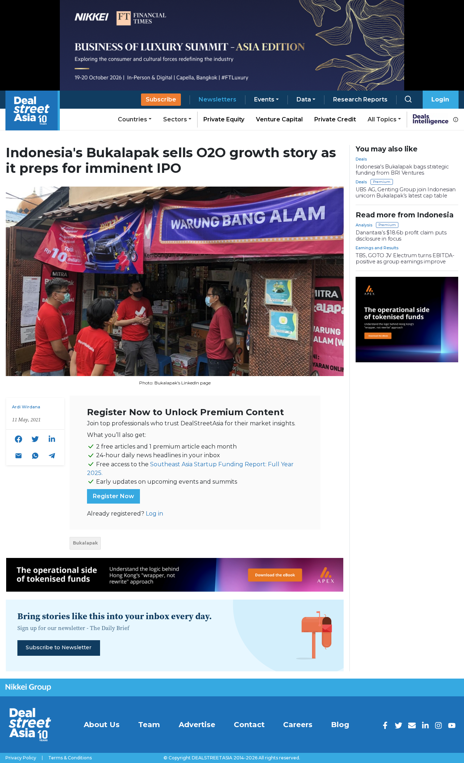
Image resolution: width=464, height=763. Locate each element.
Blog (340, 724)
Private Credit (335, 119)
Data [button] (304, 99)
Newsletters (217, 99)
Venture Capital (279, 119)
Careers (297, 724)
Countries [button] (132, 119)
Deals (361, 159)
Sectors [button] (175, 119)
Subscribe (161, 99)
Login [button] (440, 99)
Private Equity (223, 119)
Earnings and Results (377, 247)
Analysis (364, 225)
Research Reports (360, 99)
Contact (249, 724)
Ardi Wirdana (26, 406)
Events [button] (264, 99)
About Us (102, 724)
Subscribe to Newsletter (58, 647)
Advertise (197, 724)
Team (149, 724)
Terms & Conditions (70, 758)
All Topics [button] (382, 119)
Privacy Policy (20, 758)
